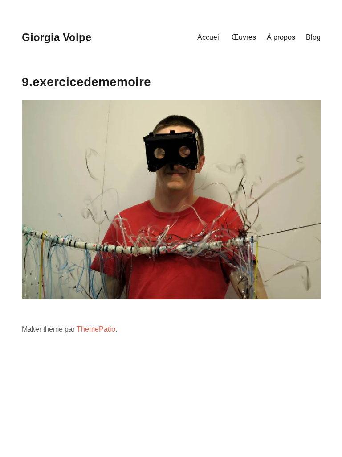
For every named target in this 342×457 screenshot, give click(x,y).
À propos (281, 37)
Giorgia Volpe (56, 37)
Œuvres (244, 37)
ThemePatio (96, 329)
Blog (313, 37)
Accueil (209, 37)
